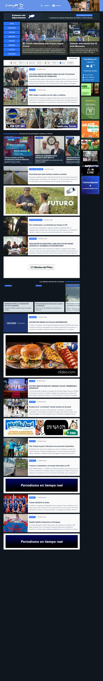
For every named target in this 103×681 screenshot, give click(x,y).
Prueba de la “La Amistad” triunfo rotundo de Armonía (50, 407)
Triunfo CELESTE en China (39, 503)
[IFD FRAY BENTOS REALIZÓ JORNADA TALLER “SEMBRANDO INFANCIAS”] (16, 388)
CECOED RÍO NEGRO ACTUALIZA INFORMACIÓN (48, 322)
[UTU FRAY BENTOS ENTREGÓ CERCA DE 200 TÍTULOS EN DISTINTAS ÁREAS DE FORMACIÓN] (16, 76)
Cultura (32, 69)
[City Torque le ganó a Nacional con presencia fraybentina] (16, 447)
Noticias (32, 220)
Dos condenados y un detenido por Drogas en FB (48, 225)
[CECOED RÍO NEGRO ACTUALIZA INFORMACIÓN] (16, 323)
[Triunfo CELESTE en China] (16, 503)
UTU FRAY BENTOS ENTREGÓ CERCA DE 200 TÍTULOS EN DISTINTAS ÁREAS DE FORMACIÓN (52, 75)
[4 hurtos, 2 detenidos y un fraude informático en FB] (16, 467)
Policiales (39, 220)
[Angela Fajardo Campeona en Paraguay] (16, 523)
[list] (68, 18)
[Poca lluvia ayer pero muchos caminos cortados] (16, 175)
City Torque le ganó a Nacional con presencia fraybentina (51, 446)
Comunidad (33, 169)
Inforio (46, 5)
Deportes (32, 90)
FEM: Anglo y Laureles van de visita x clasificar (47, 95)
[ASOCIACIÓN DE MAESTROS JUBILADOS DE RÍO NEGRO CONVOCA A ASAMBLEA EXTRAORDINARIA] (16, 245)
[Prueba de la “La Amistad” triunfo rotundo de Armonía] (16, 408)
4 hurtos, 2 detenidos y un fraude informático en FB (49, 466)
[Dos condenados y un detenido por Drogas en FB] (16, 226)
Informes (40, 169)
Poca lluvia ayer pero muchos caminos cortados (48, 174)
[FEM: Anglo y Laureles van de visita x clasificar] (16, 96)
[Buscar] (42, 6)
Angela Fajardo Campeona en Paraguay (44, 522)
